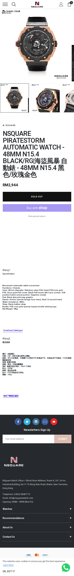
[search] (14, 4)
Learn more (8, 565)
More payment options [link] (37, 216)
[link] (18, 421)
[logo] (37, 4)
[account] (61, 4)
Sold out (37, 196)
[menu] (5, 4)
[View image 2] (45, 98)
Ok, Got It (9, 571)
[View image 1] (14, 98)
